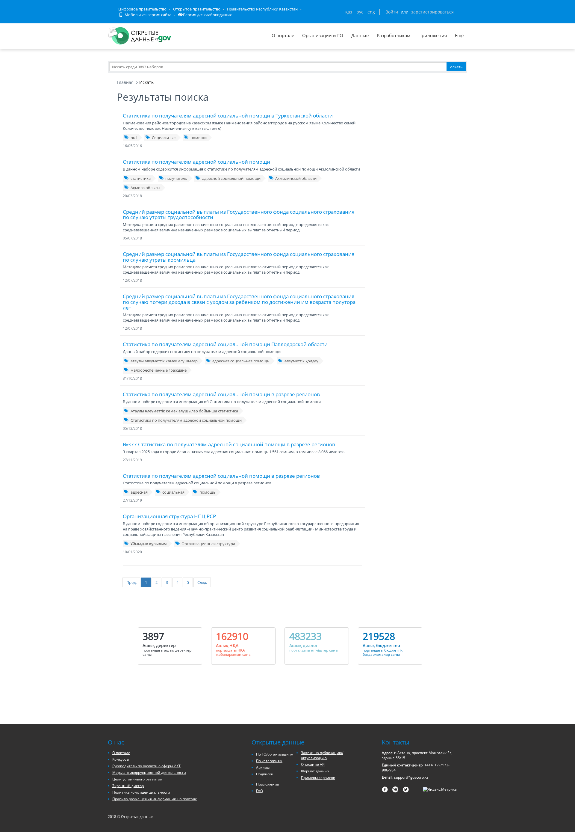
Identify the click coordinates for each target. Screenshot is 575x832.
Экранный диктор (128, 785)
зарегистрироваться (432, 12)
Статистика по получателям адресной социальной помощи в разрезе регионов (221, 394)
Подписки (264, 774)
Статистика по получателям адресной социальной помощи (196, 161)
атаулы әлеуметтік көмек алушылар (164, 361)
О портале (283, 35)
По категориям (269, 760)
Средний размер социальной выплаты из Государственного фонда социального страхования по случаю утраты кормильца (238, 257)
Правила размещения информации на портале (154, 798)
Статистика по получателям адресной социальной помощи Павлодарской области (225, 344)
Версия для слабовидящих (207, 14)
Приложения (432, 35)
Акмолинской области (296, 178)
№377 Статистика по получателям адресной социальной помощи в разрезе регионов (229, 444)
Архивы (263, 767)
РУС (359, 12)
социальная (173, 492)
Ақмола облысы (145, 187)
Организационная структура (208, 543)
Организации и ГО (322, 35)
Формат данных (315, 771)
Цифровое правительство (142, 9)
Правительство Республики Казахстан (262, 9)
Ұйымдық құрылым (149, 543)
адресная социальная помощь (241, 361)
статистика (141, 178)
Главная (125, 82)
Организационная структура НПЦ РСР (169, 516)
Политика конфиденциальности (141, 792)
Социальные (163, 137)
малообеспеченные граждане (159, 370)
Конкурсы (120, 759)
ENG (371, 12)
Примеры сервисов (318, 777)
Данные (360, 35)
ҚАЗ (348, 12)
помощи (198, 137)
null (134, 137)
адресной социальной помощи (231, 178)
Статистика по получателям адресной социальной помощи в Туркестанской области (228, 115)
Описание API (313, 764)
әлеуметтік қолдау (301, 361)
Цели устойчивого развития (137, 779)
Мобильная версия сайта (147, 14)
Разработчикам (393, 35)
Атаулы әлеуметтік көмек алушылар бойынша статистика (184, 411)
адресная (139, 492)
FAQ (259, 790)
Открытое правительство (196, 9)
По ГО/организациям (274, 754)
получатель (176, 178)
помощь (207, 492)
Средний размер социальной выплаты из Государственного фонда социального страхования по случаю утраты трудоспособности (238, 214)
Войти (391, 12)
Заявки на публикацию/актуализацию (322, 755)
